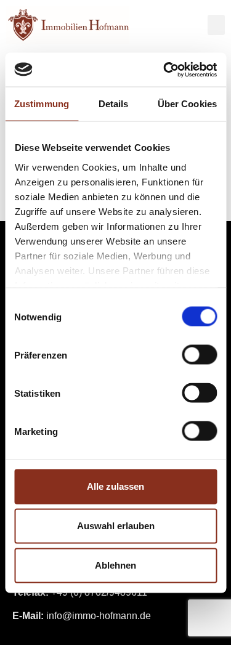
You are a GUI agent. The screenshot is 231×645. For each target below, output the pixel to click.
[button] (216, 25)
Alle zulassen (115, 486)
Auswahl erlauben (116, 526)
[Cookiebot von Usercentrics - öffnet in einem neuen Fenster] (164, 70)
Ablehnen (115, 565)
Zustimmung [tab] (41, 104)
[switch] (199, 355)
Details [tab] (114, 104)
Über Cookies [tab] (187, 104)
